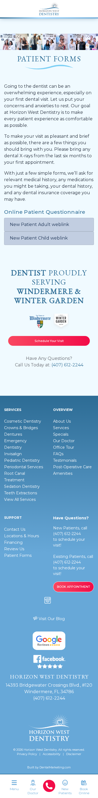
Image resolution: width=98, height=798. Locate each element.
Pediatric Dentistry (22, 460)
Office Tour (63, 447)
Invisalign (13, 453)
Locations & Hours (21, 535)
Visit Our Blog (51, 618)
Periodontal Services (23, 466)
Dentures (13, 434)
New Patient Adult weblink (39, 224)
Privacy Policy (27, 754)
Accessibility (51, 754)
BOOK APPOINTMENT (73, 587)
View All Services (20, 499)
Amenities (62, 473)
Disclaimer (73, 754)
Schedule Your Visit (49, 341)
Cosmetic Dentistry (22, 421)
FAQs (58, 453)
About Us (62, 421)
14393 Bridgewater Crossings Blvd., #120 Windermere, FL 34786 (49, 688)
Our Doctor (64, 440)
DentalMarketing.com (55, 767)
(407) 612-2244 (67, 364)
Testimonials (64, 460)
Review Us (14, 548)
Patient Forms (18, 555)
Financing (13, 542)
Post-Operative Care (72, 466)
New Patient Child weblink (39, 238)
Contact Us (14, 529)
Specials (60, 434)
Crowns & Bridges (21, 427)
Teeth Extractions (20, 493)
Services (61, 427)
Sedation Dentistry (22, 486)
